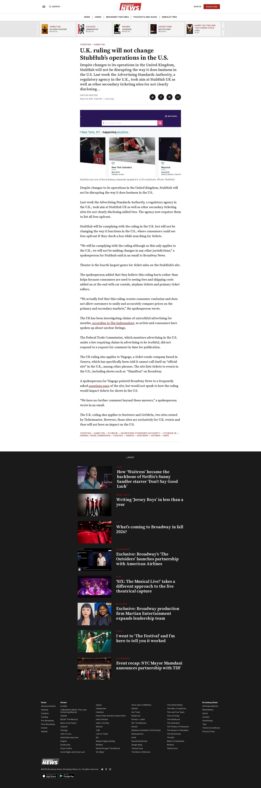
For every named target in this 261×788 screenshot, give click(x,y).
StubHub (113, 433)
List (118, 522)
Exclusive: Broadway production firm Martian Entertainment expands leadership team (147, 613)
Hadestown (101, 708)
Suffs (133, 737)
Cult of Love (65, 734)
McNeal (99, 745)
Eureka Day (65, 745)
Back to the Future (68, 723)
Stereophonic (137, 734)
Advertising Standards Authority (140, 433)
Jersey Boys (123, 495)
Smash (134, 726)
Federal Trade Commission (95, 435)
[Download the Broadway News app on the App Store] (49, 776)
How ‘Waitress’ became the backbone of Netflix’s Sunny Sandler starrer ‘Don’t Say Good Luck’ (147, 479)
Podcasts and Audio (145, 17)
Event (119, 631)
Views (98, 17)
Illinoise (99, 726)
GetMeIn (155, 435)
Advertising (207, 720)
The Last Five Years (175, 712)
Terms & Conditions (211, 728)
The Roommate (174, 734)
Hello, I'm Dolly (102, 723)
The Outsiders (173, 723)
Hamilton (99, 44)
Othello (134, 708)
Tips (204, 724)
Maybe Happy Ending (105, 741)
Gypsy (99, 705)
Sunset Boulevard (139, 741)
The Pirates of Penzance (178, 726)
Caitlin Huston (89, 95)
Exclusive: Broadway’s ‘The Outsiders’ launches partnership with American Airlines (147, 559)
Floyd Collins (66, 748)
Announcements (48, 706)
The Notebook (173, 719)
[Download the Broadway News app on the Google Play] (67, 776)
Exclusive (121, 604)
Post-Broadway (48, 724)
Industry (44, 710)
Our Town (135, 712)
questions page (99, 386)
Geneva (130, 435)
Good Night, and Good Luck (72, 752)
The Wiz (170, 737)
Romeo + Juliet (138, 719)
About (205, 713)
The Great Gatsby (175, 705)
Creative (45, 713)
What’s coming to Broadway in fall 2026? (149, 529)
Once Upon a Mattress (141, 705)
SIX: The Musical (138, 723)
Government (123, 658)
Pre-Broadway (47, 720)
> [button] (223, 29)
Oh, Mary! (100, 752)
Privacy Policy (208, 731)
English (63, 741)
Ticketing (85, 44)
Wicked (170, 745)
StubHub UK (170, 433)
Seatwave (142, 435)
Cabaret (64, 726)
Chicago (64, 730)
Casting (44, 717)
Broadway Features (117, 17)
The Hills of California (176, 708)
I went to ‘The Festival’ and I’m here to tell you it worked (145, 638)
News (87, 17)
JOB (98, 730)
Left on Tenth (102, 734)
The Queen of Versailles (177, 730)
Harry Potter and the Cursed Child (111, 716)
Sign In (197, 6)
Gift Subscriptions (210, 706)
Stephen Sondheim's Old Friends (146, 730)
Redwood (135, 716)
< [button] (38, 29)
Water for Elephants (175, 741)
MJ (97, 737)
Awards (44, 731)
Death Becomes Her (69, 737)
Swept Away (136, 745)
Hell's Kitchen (102, 719)
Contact (205, 717)
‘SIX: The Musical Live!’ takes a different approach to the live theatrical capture (145, 586)
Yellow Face (172, 748)
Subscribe (212, 6)
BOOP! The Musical (69, 719)
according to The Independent (113, 323)
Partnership (123, 549)
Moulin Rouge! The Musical (108, 748)
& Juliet (63, 706)
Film (119, 467)
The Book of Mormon (140, 752)
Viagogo (118, 435)
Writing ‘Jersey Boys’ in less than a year (149, 502)
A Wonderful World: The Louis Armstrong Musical (73, 711)
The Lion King (173, 716)
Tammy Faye (137, 748)
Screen (44, 728)
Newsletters (169, 17)
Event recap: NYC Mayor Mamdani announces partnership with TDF (149, 666)
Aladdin (63, 716)
